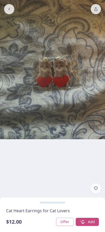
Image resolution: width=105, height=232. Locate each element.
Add (91, 221)
